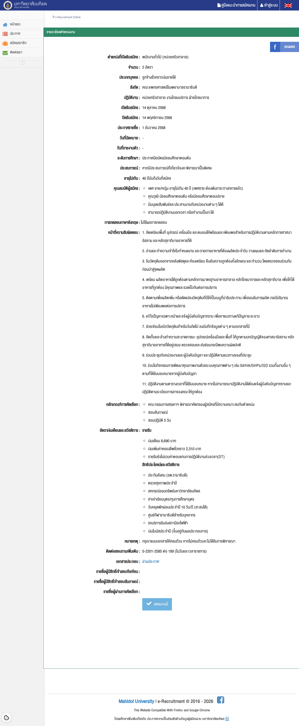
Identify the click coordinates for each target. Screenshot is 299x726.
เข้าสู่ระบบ (271, 5)
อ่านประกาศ (150, 561)
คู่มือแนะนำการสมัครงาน (238, 5)
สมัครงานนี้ (160, 604)
